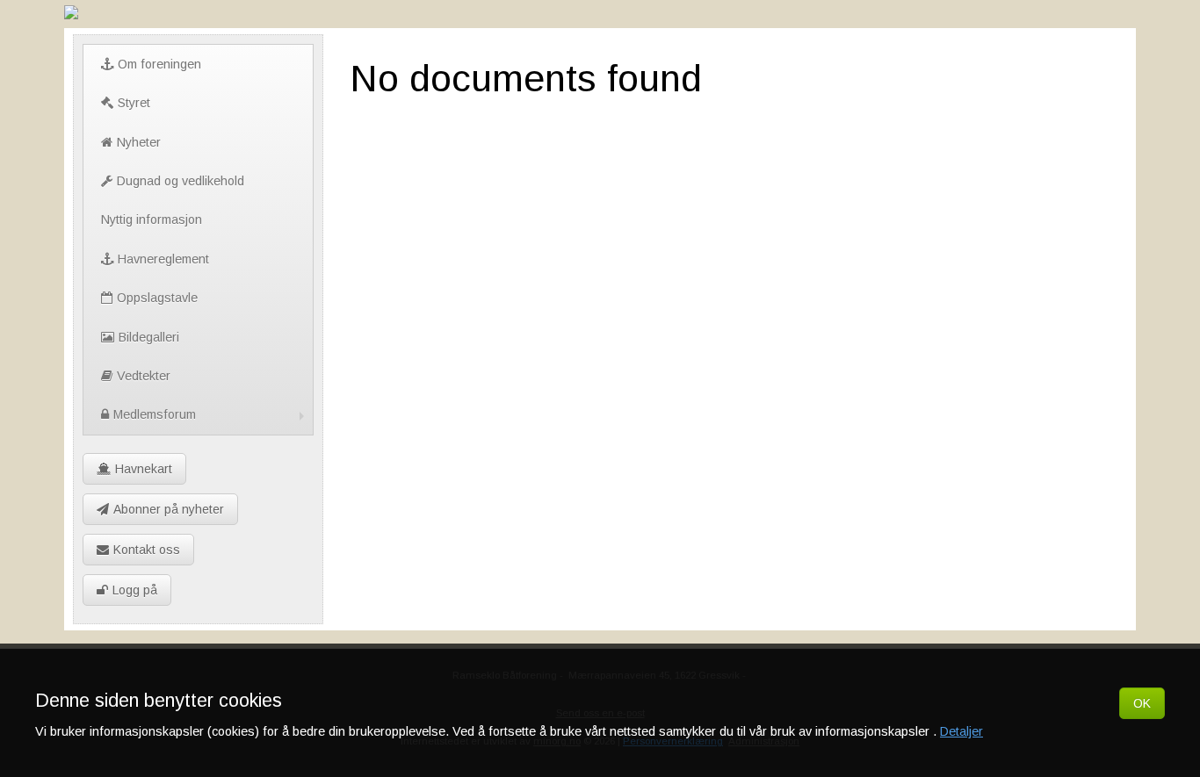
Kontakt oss (146, 550)
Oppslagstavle (157, 298)
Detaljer (961, 731)
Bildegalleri (149, 337)
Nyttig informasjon (151, 219)
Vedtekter (143, 376)
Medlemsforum (154, 414)
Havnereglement (163, 259)
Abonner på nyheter (168, 509)
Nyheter (139, 142)
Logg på (134, 590)
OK (1142, 703)
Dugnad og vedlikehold (180, 181)
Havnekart (143, 469)
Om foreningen (159, 64)
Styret (134, 103)
